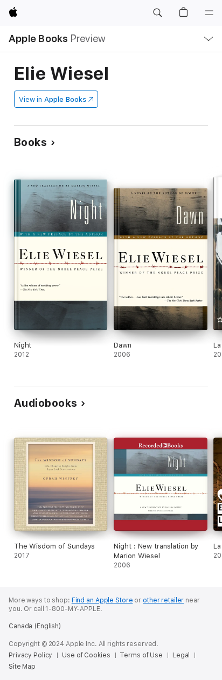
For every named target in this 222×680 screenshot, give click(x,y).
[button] (157, 13)
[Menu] (209, 13)
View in (52, 99)
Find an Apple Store (102, 600)
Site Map (22, 666)
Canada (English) (35, 626)
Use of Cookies (86, 655)
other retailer (163, 600)
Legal (181, 655)
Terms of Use (141, 655)
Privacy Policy (30, 655)
